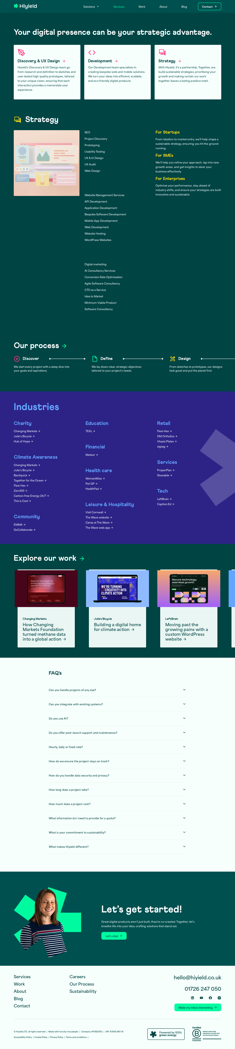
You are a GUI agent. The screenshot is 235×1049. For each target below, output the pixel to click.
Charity (22, 423)
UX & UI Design (94, 158)
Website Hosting (95, 233)
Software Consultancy (99, 309)
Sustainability (83, 991)
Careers (78, 976)
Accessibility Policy (23, 1037)
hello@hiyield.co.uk (197, 977)
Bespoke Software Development (105, 214)
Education (97, 423)
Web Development (97, 227)
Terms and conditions (76, 1037)
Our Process (82, 983)
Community (27, 516)
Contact (22, 1005)
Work (19, 983)
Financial (95, 447)
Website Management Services (104, 195)
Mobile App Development (101, 220)
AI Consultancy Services (100, 270)
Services (167, 462)
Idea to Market (94, 296)
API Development (96, 201)
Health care (99, 470)
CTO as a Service (95, 290)
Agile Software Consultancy (102, 283)
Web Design (92, 170)
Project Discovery (96, 138)
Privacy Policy (56, 1037)
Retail (163, 423)
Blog (18, 998)
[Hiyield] (25, 6)
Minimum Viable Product (100, 302)
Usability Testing (95, 151)
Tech (162, 491)
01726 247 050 (203, 988)
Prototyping (92, 145)
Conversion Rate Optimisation (103, 277)
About (20, 991)
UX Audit (90, 164)
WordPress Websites (98, 240)
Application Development (101, 208)
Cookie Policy (40, 1037)
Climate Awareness (36, 457)
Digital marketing (95, 264)
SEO (87, 132)
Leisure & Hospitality (110, 504)
